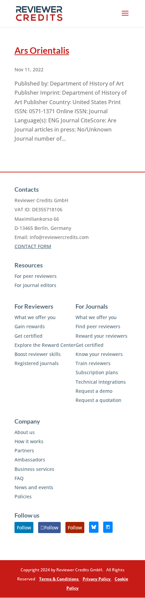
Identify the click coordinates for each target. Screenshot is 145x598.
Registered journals (36, 363)
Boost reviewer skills (37, 354)
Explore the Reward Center (45, 345)
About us (24, 432)
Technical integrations (101, 382)
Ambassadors (29, 459)
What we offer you (35, 317)
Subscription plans (97, 372)
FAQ (19, 478)
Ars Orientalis (41, 50)
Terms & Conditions (59, 579)
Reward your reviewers (101, 336)
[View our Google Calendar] (108, 527)
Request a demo (94, 391)
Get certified (28, 336)
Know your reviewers (99, 354)
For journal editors (35, 285)
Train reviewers (93, 363)
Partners (24, 450)
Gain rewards (29, 326)
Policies (23, 496)
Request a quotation (98, 400)
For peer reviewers (35, 276)
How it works (29, 441)
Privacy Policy (97, 579)
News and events (33, 487)
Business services (34, 469)
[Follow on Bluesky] (93, 527)
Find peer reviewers (98, 326)
